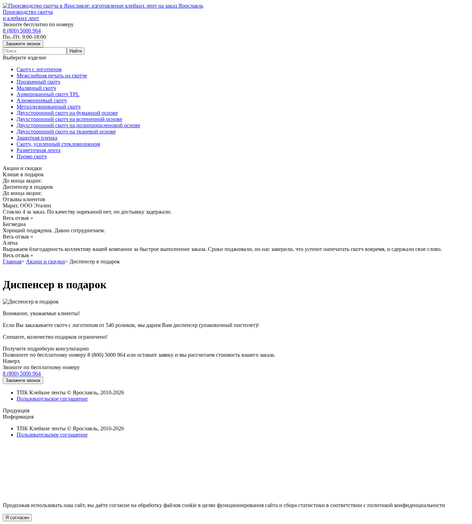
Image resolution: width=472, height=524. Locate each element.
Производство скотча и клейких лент (28, 15)
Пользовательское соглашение (52, 399)
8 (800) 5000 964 (22, 31)
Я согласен (17, 517)
